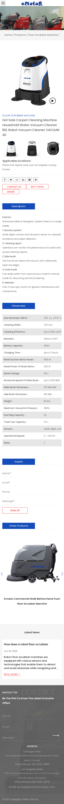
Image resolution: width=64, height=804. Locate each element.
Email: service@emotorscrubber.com (32, 787)
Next (61, 574)
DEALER (10, 191)
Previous (2, 574)
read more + (12, 674)
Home (8, 35)
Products (20, 35)
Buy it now (37, 186)
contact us (14, 186)
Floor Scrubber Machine (43, 35)
